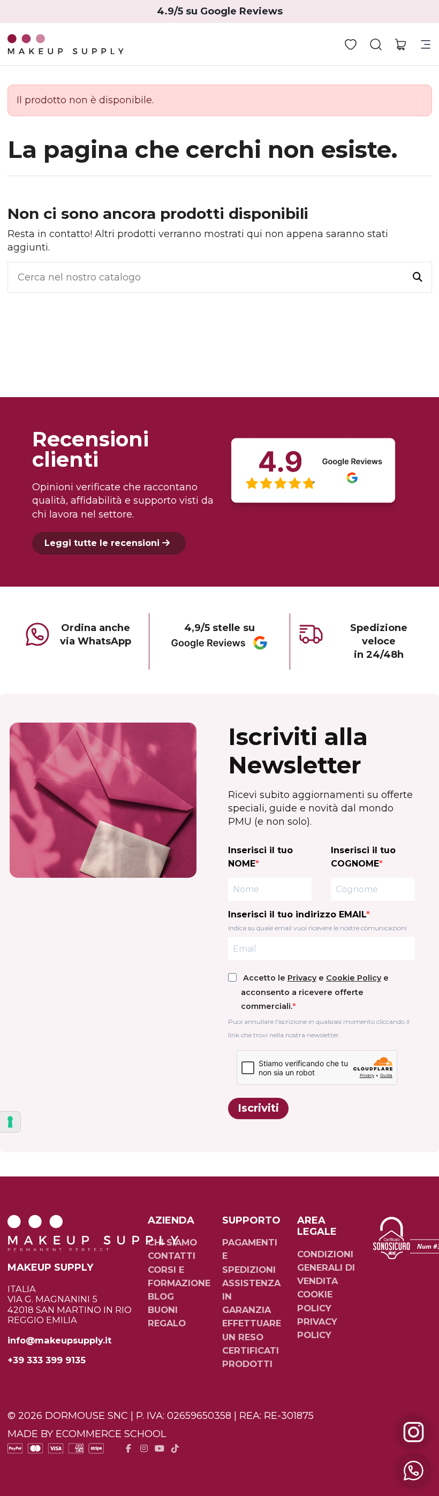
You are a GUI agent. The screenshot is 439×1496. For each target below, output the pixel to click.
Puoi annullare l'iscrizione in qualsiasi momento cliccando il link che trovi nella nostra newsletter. (319, 1028)
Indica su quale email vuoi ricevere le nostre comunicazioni (317, 928)
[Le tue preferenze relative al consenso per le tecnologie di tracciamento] (10, 1122)
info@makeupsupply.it (59, 1340)
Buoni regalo (167, 1316)
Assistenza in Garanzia (251, 1296)
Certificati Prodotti (250, 1357)
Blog (161, 1296)
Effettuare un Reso (251, 1330)
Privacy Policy (317, 1328)
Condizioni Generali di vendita (326, 1267)
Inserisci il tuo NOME (260, 857)
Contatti (171, 1255)
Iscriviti (258, 1108)
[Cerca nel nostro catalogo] (417, 277)
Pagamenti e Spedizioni (249, 1255)
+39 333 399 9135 (46, 1360)
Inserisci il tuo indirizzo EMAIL (297, 914)
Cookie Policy (353, 978)
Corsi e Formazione (179, 1276)
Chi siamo (172, 1242)
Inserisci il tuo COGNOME (363, 857)
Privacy (301, 978)
